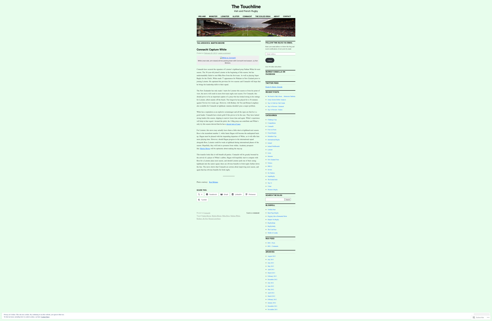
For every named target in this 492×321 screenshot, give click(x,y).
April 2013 (271, 269)
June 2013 (271, 263)
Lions (269, 153)
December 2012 (272, 279)
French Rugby (272, 133)
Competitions (272, 123)
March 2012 (271, 296)
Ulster (236, 16)
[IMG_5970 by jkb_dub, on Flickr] (228, 58)
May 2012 (271, 289)
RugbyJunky (271, 226)
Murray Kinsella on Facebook (275, 73)
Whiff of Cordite (273, 233)
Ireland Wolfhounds (274, 146)
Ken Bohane (213, 182)
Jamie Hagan (206, 216)
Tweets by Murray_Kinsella (273, 87)
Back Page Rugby (273, 213)
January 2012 (272, 303)
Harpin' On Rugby (273, 219)
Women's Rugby (273, 189)
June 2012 (271, 286)
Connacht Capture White (212, 49)
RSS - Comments (273, 246)
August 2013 (272, 256)
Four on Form (272, 130)
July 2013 (271, 259)
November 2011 (273, 309)
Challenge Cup (272, 120)
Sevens (270, 170)
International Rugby (274, 140)
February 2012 (272, 299)
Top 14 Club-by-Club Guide (276, 103)
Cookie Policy (45, 317)
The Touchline (246, 6)
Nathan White (235, 216)
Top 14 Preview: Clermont (276, 106)
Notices (270, 163)
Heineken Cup (272, 136)
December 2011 (272, 306)
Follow (270, 60)
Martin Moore (205, 148)
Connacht (247, 16)
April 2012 (271, 293)
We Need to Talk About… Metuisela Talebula (281, 96)
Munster (213, 16)
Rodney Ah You (202, 218)
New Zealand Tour (273, 160)
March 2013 (271, 273)
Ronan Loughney (215, 218)
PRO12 (270, 166)
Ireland (202, 16)
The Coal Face (272, 229)
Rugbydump (271, 223)
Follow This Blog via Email (279, 42)
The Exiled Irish (262, 16)
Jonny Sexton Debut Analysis (277, 100)
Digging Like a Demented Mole (277, 216)
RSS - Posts (271, 243)
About (277, 16)
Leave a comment (224, 53)
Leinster (225, 16)
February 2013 (272, 276)
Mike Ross (226, 216)
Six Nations (271, 173)
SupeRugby (271, 176)
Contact (287, 16)
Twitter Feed (272, 83)
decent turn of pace (233, 124)
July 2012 (271, 283)
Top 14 (270, 183)
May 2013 (271, 266)
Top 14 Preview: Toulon (275, 110)
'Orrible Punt (271, 209)
